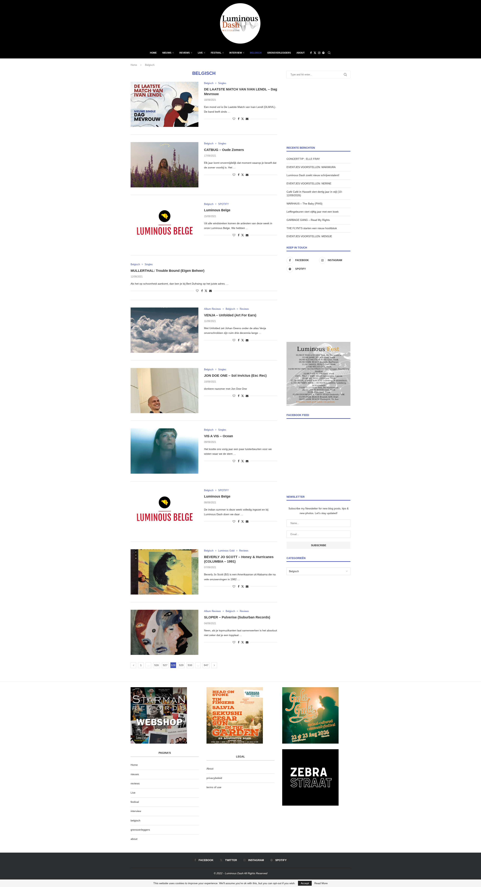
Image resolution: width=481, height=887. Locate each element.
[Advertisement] (318, 112)
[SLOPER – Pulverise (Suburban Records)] (164, 632)
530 (190, 665)
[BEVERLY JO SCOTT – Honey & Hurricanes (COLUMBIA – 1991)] (164, 571)
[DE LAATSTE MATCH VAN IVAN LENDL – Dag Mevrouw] (164, 104)
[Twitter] (315, 52)
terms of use (213, 787)
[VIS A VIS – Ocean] (164, 450)
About (300, 53)
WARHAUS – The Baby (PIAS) (304, 203)
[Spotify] (323, 52)
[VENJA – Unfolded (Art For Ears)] (164, 330)
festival (135, 801)
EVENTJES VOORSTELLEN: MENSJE (309, 236)
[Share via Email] (247, 118)
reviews (135, 783)
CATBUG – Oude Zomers (224, 150)
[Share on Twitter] (242, 118)
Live (200, 53)
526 (156, 665)
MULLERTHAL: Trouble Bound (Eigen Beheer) (167, 271)
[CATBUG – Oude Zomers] (164, 164)
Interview (235, 53)
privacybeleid (214, 777)
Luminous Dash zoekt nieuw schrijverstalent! (313, 175)
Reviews (184, 53)
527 (165, 665)
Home (153, 53)
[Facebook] (311, 52)
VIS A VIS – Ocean (218, 436)
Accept (305, 883)
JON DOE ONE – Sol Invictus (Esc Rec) (235, 375)
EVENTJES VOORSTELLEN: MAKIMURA (311, 167)
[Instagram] (319, 52)
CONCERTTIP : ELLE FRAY (303, 158)
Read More (321, 883)
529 (181, 665)
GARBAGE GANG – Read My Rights (308, 219)
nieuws (166, 53)
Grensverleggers (279, 53)
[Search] (329, 52)
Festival (216, 53)
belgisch (135, 820)
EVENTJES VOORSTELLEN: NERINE (309, 183)
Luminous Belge (217, 210)
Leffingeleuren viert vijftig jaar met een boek (313, 211)
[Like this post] (234, 118)
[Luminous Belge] (164, 225)
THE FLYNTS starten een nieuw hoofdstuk (312, 228)
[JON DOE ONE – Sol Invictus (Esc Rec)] (164, 390)
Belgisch (256, 53)
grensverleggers (140, 829)
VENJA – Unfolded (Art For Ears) (230, 315)
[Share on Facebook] (238, 118)
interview (136, 811)
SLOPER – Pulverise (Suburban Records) (237, 617)
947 (206, 665)
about (134, 838)
